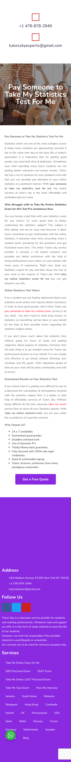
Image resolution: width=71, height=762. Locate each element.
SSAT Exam (45, 671)
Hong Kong (31, 704)
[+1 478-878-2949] (35, 17)
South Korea (29, 696)
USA (57, 713)
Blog (26, 738)
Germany (10, 729)
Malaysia (49, 696)
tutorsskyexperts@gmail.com (35, 45)
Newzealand (39, 713)
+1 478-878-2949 (35, 26)
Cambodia (51, 704)
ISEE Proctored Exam (17, 671)
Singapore (11, 704)
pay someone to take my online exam (28, 311)
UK (23, 713)
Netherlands (30, 729)
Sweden (50, 729)
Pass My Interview (47, 688)
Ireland (9, 713)
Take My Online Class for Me (22, 663)
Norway (38, 721)
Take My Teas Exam (17, 688)
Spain (8, 721)
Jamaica (10, 696)
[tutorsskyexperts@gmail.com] (35, 37)
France (54, 721)
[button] (35, 56)
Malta (22, 721)
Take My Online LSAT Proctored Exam (27, 679)
